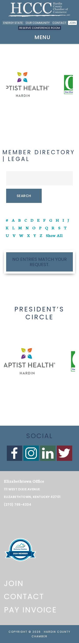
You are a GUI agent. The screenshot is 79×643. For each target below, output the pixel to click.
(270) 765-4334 (17, 504)
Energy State (13, 23)
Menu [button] (42, 37)
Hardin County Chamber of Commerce (39, 9)
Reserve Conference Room (39, 28)
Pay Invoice (30, 610)
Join (72, 23)
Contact (59, 23)
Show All (54, 235)
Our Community (38, 23)
